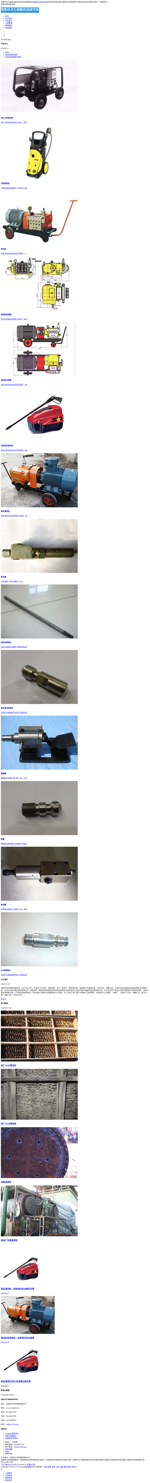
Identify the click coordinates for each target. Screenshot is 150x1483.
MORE (3, 999)
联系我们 (8, 28)
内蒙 (61, 1467)
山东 (57, 1467)
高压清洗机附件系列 (13, 57)
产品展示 (8, 21)
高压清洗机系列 (11, 54)
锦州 (69, 1467)
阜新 (53, 1467)
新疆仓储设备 (10, 1436)
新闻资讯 (8, 25)
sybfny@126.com (12, 1424)
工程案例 (8, 23)
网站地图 (8, 1449)
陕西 (65, 1467)
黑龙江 (74, 1467)
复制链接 (28, 1467)
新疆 (49, 1467)
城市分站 (8, 1453)
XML (7, 1451)
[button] (4, 39)
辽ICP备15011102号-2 (9, 1464)
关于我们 (8, 18)
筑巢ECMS (31, 1464)
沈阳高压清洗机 (39, 2)
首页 (7, 16)
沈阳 (45, 1467)
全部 (7, 52)
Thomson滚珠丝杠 (12, 1433)
